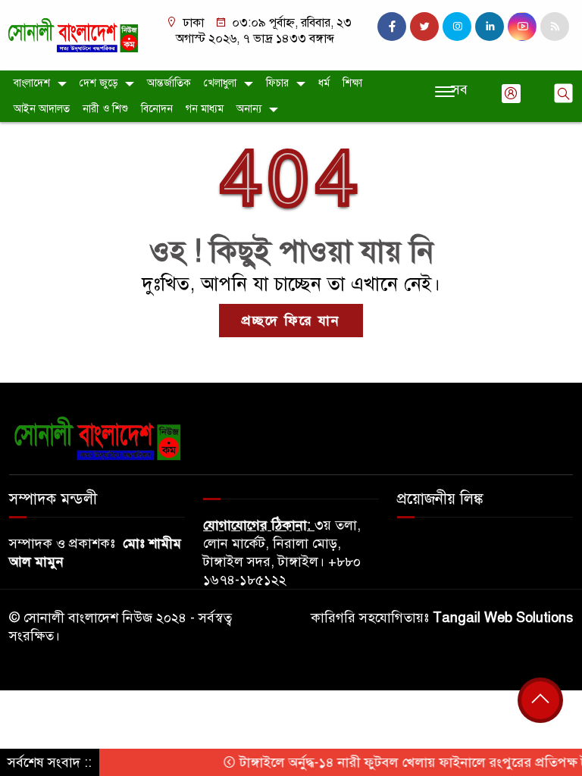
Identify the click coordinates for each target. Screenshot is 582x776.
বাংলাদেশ (32, 83)
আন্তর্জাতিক (169, 83)
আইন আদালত (42, 108)
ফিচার (277, 83)
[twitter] (424, 26)
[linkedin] (489, 26)
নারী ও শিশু (105, 108)
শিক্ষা (352, 83)
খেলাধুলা (220, 83)
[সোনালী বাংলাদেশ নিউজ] (73, 34)
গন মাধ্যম (205, 108)
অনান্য (248, 108)
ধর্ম (324, 83)
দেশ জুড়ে (98, 83)
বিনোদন (157, 108)
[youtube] (522, 26)
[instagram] (457, 26)
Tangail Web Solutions (503, 617)
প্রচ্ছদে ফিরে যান (291, 320)
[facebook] (391, 26)
